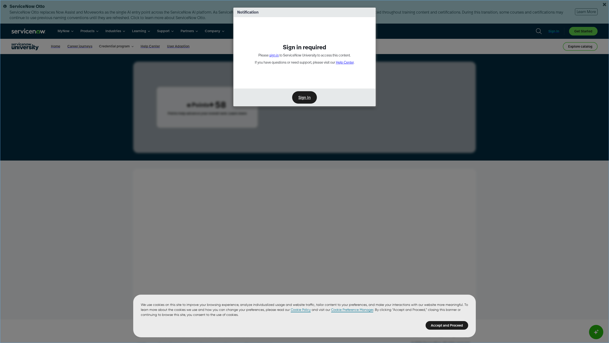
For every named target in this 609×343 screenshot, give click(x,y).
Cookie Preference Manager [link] (352, 310)
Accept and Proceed (447, 325)
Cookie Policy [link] (301, 310)
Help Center (345, 62)
